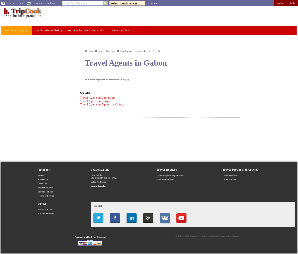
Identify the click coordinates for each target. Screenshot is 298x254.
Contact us (43, 180)
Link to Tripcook (46, 214)
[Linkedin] (131, 224)
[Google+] (148, 224)
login (292, 3)
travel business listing (48, 30)
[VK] (165, 224)
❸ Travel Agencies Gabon (129, 51)
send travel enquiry (16, 30)
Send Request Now (165, 180)
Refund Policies (45, 192)
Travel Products (229, 175)
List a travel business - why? (104, 178)
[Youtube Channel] (181, 224)
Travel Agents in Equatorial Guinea (102, 104)
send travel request (16, 3)
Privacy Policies (45, 188)
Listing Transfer (98, 186)
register (280, 3)
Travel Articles (229, 180)
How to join (96, 175)
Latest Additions (98, 182)
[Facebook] (115, 224)
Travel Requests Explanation (169, 175)
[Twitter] (98, 224)
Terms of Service (46, 196)
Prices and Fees (45, 209)
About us (42, 184)
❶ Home (89, 51)
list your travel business (44, 3)
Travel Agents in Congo (95, 101)
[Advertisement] (31, 99)
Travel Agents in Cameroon (97, 97)
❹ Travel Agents (152, 51)
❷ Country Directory (105, 51)
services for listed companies (86, 30)
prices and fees (120, 30)
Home (41, 175)
